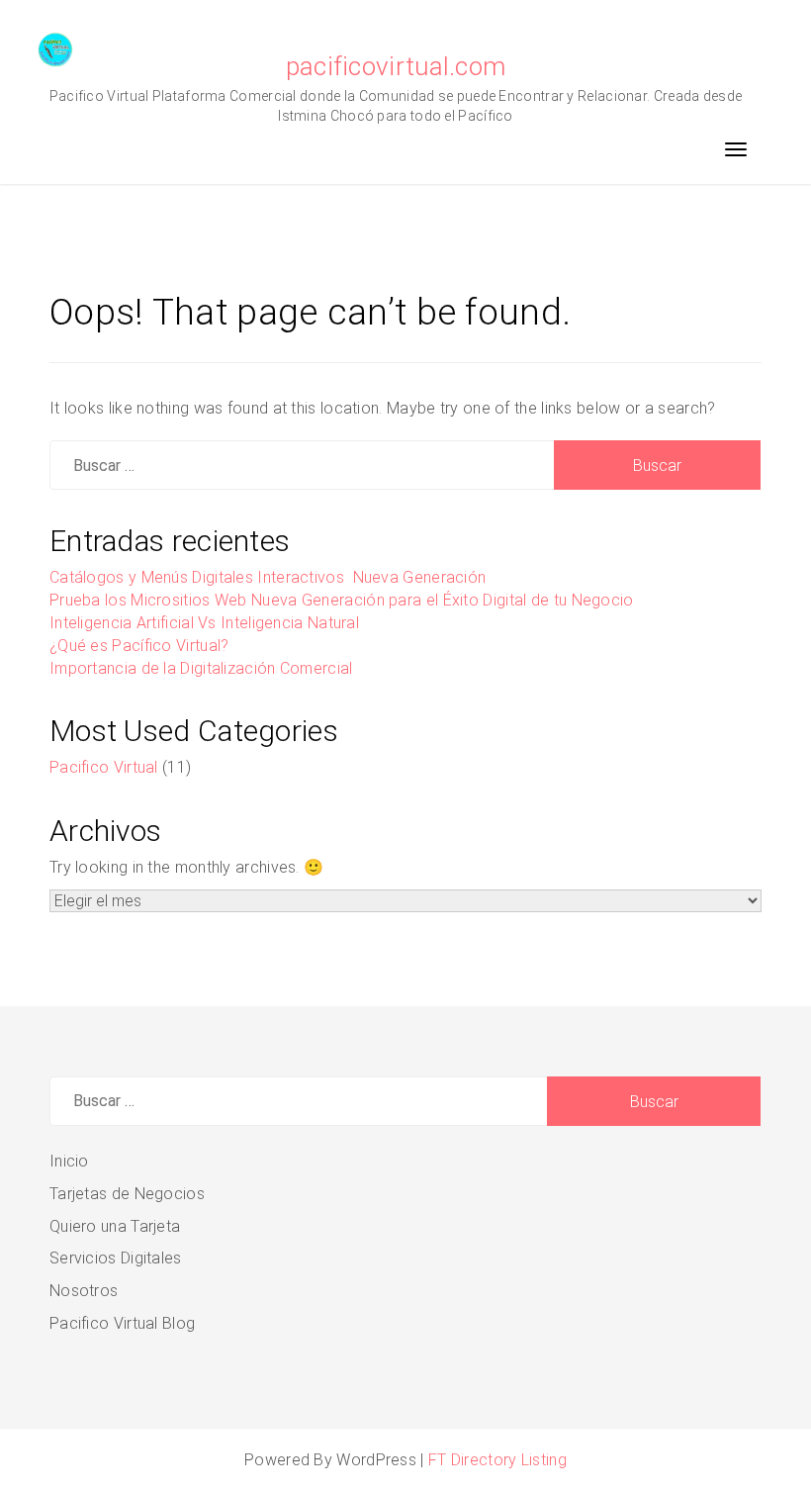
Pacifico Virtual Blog (122, 1323)
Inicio (69, 1161)
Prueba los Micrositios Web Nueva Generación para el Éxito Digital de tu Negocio (341, 600)
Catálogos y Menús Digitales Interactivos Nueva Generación (270, 577)
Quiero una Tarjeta (114, 1226)
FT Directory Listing (497, 1459)
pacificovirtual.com (396, 66)
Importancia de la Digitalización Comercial (201, 668)
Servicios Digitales (115, 1258)
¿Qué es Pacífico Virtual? (139, 645)
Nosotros (83, 1290)
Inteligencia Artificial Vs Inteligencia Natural (204, 622)
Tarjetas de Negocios (127, 1193)
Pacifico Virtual (103, 767)
